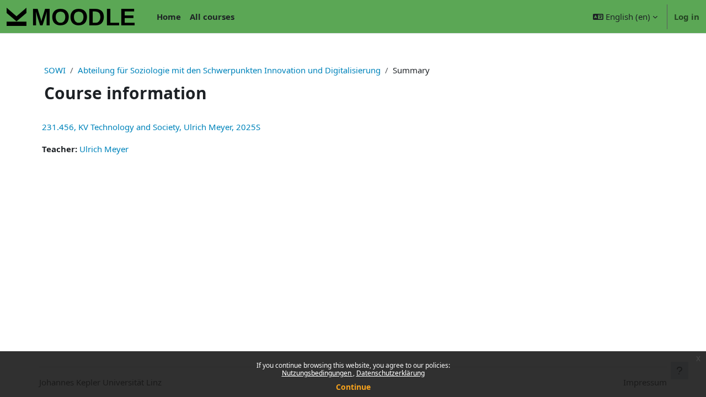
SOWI (55, 70)
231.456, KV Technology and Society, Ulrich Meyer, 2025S (151, 126)
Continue (353, 387)
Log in (686, 16)
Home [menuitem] (169, 16)
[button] (625, 16)
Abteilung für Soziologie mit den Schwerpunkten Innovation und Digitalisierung (229, 70)
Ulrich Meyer (104, 148)
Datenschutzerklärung (390, 373)
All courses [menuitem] (212, 16)
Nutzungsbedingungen (317, 373)
